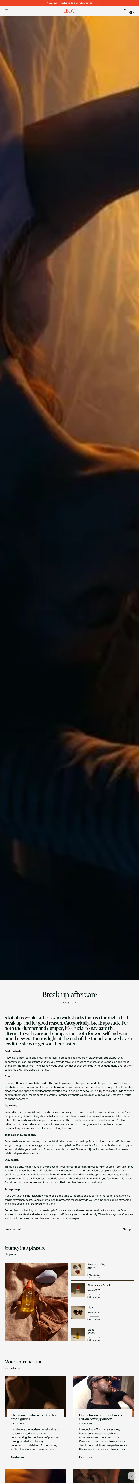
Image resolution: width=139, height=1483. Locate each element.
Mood (90, 1329)
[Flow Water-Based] (78, 1291)
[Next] (106, 3)
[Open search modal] (125, 10)
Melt (90, 1307)
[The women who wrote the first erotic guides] (35, 1396)
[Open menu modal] (6, 10)
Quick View (94, 1275)
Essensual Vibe (96, 1264)
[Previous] (33, 3)
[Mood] (78, 1335)
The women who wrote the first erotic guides (34, 1417)
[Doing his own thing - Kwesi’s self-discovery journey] (103, 1396)
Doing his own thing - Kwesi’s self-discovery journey (100, 1417)
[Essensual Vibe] (78, 1270)
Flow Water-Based (98, 1285)
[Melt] (78, 1314)
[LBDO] (69, 10)
